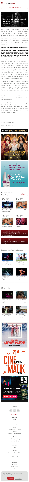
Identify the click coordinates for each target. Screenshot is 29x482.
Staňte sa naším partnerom (14, 433)
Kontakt (14, 431)
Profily (14, 419)
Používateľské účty (14, 441)
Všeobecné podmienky (14, 439)
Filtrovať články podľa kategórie (14, 7)
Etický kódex (14, 466)
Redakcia (14, 464)
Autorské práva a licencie (15, 468)
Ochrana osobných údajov (14, 453)
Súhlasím (11, 478)
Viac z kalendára (23, 194)
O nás (14, 427)
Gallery (14, 447)
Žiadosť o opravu (15, 459)
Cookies (14, 455)
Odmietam (18, 478)
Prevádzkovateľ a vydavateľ (14, 429)
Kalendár (14, 417)
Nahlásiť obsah (14, 457)
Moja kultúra (14, 414)
